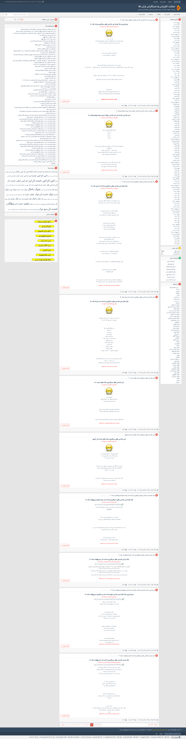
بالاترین (109, 467)
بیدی (98, 574)
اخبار (178, 295)
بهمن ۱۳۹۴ (176, 121)
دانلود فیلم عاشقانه (171, 266)
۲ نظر (123, 176)
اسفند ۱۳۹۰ (176, 213)
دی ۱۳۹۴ (176, 123)
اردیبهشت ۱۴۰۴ (175, 34)
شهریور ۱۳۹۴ (175, 131)
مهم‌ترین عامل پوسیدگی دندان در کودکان (45, 74)
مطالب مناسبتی (175, 376)
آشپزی (177, 291)
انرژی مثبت (176, 299)
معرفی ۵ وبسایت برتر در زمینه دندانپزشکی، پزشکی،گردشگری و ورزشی (37, 119)
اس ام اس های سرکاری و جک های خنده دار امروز (140, 434)
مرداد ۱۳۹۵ (176, 116)
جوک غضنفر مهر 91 (127, 737)
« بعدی (63, 725)
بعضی (107, 612)
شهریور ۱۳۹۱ (175, 201)
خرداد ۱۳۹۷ (176, 92)
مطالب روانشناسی (174, 371)
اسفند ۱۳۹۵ (176, 104)
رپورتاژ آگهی (176, 336)
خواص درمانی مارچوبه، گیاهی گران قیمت (45, 70)
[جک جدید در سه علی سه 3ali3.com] (109, 564)
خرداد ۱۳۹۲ (176, 184)
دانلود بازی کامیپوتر (44, 231)
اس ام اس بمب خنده (53, 176)
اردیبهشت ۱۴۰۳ (175, 48)
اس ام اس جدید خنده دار (23, 176)
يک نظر (123, 105)
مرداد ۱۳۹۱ (176, 203)
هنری (178, 380)
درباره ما (155, 2)
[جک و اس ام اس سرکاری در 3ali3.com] (109, 37)
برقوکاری (53, 163)
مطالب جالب (176, 367)
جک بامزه (28, 199)
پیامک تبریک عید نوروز (173, 307)
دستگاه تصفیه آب (51, 98)
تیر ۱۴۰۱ (176, 67)
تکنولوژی (177, 322)
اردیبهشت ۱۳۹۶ (175, 102)
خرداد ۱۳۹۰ (176, 230)
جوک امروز (43, 189)
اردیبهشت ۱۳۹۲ (175, 185)
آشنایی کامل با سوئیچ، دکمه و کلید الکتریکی (44, 90)
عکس (178, 345)
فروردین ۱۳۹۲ (175, 187)
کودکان (177, 357)
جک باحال (36, 198)
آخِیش (101, 411)
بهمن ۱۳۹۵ (176, 106)
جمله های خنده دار (52, 189)
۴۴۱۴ (177, 289)
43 (98, 725)
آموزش (177, 293)
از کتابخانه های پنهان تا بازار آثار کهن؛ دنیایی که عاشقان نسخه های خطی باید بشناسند (34, 33)
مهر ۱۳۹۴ (176, 129)
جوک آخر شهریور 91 (144, 737)
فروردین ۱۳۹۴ (175, 141)
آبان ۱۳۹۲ (176, 174)
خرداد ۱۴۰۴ (176, 32)
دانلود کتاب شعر (171, 261)
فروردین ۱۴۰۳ (175, 50)
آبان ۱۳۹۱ (176, 197)
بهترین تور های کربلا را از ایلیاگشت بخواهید (45, 82)
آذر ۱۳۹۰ (176, 218)
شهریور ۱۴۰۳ (175, 42)
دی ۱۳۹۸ (176, 87)
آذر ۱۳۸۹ (176, 242)
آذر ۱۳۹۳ (176, 149)
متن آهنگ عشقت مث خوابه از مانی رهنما (45, 66)
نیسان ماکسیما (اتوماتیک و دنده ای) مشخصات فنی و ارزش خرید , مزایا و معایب (36, 140)
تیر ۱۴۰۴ (176, 30)
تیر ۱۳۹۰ (176, 228)
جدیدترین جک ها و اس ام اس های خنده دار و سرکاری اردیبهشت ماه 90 (133, 590)
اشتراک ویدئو (46, 226)
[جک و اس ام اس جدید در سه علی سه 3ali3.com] (109, 504)
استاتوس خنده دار (34, 185)
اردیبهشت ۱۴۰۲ (175, 59)
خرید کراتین (47, 250)
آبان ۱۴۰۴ (176, 24)
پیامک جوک (153, 105)
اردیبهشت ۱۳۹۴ (175, 139)
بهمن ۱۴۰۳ (176, 38)
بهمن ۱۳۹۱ (176, 191)
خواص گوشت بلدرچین (50, 68)
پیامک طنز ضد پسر (174, 316)
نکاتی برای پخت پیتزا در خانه (48, 105)
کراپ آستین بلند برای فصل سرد (47, 35)
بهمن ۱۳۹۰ (176, 215)
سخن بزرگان (176, 340)
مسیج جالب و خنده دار (86, 737)
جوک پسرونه (47, 199)
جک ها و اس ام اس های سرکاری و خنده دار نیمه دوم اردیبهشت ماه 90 (132, 495)
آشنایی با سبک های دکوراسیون (48, 138)
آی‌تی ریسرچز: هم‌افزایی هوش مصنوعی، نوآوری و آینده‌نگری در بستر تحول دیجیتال (34, 51)
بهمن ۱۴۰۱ (176, 65)
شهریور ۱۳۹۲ (175, 178)
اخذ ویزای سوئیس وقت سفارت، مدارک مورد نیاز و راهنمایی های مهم (38, 86)
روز (22, 19)
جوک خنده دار (46, 194)
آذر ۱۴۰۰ (176, 73)
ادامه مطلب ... (65, 101)
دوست (104, 517)
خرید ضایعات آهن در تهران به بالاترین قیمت (44, 161)
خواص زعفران (52, 72)
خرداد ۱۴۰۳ (176, 46)
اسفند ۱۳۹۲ (176, 166)
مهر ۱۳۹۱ (176, 199)
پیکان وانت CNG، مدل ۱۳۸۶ (48, 88)
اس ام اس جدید (39, 175)
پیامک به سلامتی (175, 305)
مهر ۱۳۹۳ (176, 152)
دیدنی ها (177, 334)
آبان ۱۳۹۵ (176, 112)
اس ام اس (176, 297)
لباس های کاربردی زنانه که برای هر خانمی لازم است (43, 41)
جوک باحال (34, 189)
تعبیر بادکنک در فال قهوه (49, 37)
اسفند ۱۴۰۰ (176, 71)
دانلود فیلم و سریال (44, 222)
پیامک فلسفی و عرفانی (173, 318)
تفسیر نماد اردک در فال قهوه (48, 39)
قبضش (109, 214)
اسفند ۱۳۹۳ (176, 143)
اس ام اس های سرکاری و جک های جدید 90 (142, 378)
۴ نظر (123, 372)
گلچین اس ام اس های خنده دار (15, 209)
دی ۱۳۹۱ (176, 193)
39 (85, 725)
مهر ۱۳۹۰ (176, 222)
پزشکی (177, 303)
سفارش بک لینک (171, 277)
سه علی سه (36, 204)
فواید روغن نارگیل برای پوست (48, 103)
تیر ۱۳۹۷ (176, 90)
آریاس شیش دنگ (51, 109)
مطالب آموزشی (175, 363)
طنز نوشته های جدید (97, 737)
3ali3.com (33, 172)
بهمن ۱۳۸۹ (176, 238)
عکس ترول (176, 347)
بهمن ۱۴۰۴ (176, 23)
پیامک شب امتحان (174, 314)
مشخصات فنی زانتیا (51, 84)
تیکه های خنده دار (10, 185)
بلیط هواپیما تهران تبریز (43, 260)
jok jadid (45, 172)
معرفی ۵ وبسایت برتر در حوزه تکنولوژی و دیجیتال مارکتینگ (40, 125)
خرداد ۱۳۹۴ (176, 137)
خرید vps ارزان (46, 241)
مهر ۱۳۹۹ (176, 83)
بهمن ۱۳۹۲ (176, 168)
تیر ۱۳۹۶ (176, 100)
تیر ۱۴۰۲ (176, 56)
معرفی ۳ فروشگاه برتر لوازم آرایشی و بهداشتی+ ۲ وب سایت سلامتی (38, 136)
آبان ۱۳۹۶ (176, 96)
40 (88, 725)
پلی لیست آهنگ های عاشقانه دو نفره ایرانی (45, 101)
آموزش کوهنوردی (45, 236)
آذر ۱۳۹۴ (176, 125)
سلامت (177, 342)
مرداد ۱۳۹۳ (176, 156)
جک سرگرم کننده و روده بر (49, 204)
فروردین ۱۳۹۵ (175, 120)
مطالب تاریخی (176, 365)
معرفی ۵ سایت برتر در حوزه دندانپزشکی (45, 132)
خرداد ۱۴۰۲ (176, 57)
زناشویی (177, 338)
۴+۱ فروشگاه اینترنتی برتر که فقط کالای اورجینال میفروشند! (40, 134)
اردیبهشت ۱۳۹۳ (175, 162)
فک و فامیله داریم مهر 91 (157, 737)
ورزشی (177, 382)
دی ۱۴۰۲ (176, 54)
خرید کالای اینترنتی (44, 245)
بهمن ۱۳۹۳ (176, 145)
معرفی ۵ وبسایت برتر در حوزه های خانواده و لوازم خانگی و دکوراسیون (38, 121)
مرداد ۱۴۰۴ (176, 28)
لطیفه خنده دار (22, 203)
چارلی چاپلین (176, 324)
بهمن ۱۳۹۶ (176, 94)
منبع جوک (43, 209)
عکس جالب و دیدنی (174, 349)
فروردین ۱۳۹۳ (175, 164)
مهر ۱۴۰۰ (176, 75)
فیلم (178, 355)
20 (76, 725)
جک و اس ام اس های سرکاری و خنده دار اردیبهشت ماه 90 (137, 555)
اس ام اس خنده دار (43, 180)
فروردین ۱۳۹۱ (175, 211)
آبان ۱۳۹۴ (176, 127)
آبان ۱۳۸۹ (176, 244)
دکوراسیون (176, 332)
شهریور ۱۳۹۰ (175, 224)
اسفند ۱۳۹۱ (176, 189)
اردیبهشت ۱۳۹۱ (175, 209)
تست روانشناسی (175, 320)
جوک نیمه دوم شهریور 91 (109, 737)
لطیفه (31, 204)
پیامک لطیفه (25, 209)
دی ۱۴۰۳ (176, 40)
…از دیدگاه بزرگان (174, 287)
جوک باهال (166, 737)
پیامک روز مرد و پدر (174, 311)
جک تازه (21, 199)
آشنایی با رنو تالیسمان (50, 99)
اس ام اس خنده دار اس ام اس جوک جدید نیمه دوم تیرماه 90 (135, 111)
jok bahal (39, 172)
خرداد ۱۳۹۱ (176, 207)
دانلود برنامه (176, 328)
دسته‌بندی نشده (175, 330)
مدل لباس (176, 361)
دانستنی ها (176, 326)
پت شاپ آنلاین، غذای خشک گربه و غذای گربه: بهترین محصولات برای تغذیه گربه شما (34, 54)
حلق (107, 673)
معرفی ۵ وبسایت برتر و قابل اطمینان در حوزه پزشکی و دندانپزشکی (39, 130)
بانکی (108, 707)
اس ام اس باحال (22, 172)
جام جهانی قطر (171, 264)
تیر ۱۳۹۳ (176, 158)
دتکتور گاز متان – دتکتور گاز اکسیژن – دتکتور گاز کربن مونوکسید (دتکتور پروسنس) (34, 60)
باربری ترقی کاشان (51, 47)
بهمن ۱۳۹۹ (176, 79)
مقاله (178, 378)
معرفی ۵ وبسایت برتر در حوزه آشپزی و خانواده (44, 123)
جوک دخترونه (21, 194)
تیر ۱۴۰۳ (176, 44)
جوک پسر (52, 199)
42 (95, 725)
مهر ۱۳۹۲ (176, 176)
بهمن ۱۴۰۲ (176, 52)
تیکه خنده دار (17, 185)
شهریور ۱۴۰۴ (175, 26)
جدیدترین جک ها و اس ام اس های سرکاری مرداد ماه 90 (137, 20)
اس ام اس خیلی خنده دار (19, 180)
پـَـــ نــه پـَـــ (176, 301)
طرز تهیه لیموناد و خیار (50, 76)
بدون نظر (122, 291)
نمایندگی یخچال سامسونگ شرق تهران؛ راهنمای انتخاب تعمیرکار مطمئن (38, 29)
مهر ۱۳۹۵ (176, 114)
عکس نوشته (176, 353)
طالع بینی (177, 343)
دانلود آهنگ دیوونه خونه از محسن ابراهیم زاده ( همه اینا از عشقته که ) (37, 111)
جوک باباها (135, 737)
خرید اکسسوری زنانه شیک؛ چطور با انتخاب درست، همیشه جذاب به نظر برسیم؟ (36, 31)
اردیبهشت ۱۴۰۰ (175, 77)
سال (15, 19)
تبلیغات (170, 2)
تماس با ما (163, 2)
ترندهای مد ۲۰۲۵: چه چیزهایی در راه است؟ (44, 64)
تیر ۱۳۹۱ (176, 205)
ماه (18, 19)
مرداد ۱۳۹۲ (176, 180)
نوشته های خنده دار (33, 209)
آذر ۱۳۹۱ (176, 195)
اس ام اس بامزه (10, 172)
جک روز (7, 199)
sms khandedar (53, 172)
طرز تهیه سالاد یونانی (50, 78)
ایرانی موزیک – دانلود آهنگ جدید (47, 92)
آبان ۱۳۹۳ (176, 151)
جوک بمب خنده (22, 190)
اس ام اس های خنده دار (49, 185)
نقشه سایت (142, 14)
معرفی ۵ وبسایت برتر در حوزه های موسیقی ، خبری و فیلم (41, 117)
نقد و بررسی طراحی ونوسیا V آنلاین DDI (45, 45)
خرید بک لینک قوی (171, 274)
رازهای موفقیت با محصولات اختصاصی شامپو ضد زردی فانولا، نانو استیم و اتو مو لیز (35, 107)
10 (72, 725)
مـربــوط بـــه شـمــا (174, 359)
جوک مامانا (119, 737)
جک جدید (14, 198)
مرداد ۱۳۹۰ (176, 226)
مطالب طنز (176, 373)
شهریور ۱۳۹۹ (175, 85)
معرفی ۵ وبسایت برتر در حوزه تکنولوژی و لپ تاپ (43, 127)
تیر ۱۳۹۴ (176, 135)
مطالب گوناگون (175, 375)
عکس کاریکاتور (175, 351)
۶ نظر (123, 720)
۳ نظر (123, 429)
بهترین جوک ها (24, 185)
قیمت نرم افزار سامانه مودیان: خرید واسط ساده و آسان (42, 94)
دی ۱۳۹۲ (176, 170)
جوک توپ (13, 189)
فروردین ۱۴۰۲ (175, 61)
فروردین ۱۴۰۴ (175, 36)
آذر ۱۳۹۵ (176, 110)
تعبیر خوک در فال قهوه (50, 43)
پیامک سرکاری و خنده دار (143, 105)
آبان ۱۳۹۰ (176, 220)
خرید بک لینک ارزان (171, 279)
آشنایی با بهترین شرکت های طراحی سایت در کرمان (43, 96)
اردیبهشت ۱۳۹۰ (175, 232)
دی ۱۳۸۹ (176, 240)
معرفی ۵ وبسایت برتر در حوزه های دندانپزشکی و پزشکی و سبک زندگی (38, 129)
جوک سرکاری (14, 194)
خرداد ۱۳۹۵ (176, 118)
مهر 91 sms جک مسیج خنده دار (46, 737)
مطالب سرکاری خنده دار (60, 737)
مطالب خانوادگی (175, 369)
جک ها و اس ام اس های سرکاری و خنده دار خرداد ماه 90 (137, 297)
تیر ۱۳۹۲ (176, 182)
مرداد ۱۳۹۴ (176, 133)
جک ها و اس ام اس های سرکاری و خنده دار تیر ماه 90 (138, 181)
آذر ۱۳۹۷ (176, 88)
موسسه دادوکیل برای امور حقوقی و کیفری (45, 56)
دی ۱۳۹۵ (176, 108)
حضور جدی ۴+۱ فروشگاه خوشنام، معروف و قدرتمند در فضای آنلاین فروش (37, 115)
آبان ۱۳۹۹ (176, 81)
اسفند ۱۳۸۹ (176, 236)
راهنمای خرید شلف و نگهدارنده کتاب (46, 49)
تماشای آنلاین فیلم (171, 269)
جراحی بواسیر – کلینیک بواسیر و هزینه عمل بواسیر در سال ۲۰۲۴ (39, 80)
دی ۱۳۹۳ (176, 147)
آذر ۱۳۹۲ (176, 172)
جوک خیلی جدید (32, 194)
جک (42, 199)
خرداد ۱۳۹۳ (176, 160)
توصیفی (105, 640)
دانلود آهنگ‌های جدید (171, 272)
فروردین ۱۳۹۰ (175, 234)
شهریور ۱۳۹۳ (175, 154)
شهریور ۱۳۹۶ (175, 98)
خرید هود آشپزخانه (51, 113)
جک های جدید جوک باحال (73, 737)
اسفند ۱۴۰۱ (176, 63)
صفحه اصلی (177, 2)
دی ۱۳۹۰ (176, 216)
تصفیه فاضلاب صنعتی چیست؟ (48, 53)
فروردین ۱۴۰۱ (175, 69)
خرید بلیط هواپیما (45, 255)
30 (79, 725)
